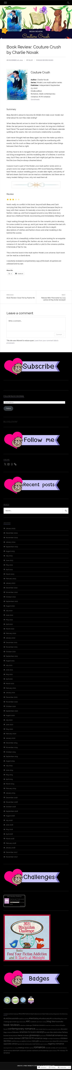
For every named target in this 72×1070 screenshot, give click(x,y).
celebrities (22, 1025)
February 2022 (11, 633)
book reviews (12, 1024)
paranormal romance (23, 1044)
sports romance (53, 1050)
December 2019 (11, 743)
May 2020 (9, 729)
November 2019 (12, 747)
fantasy (65, 1032)
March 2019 (10, 784)
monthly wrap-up (16, 1041)
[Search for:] (36, 511)
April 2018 (9, 834)
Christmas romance (38, 1025)
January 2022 (10, 638)
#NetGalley (34, 1018)
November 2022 (12, 592)
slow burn (16, 1050)
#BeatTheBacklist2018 (36, 1014)
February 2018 (11, 843)
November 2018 (12, 802)
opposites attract (11, 1044)
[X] (5, 464)
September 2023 (12, 547)
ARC (28, 1021)
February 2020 (11, 734)
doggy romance (8, 1032)
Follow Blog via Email (14, 396)
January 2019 (10, 793)
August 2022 (10, 606)
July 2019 (9, 766)
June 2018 (9, 825)
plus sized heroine (35, 1044)
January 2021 (10, 693)
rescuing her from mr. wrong (11, 1048)
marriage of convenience (54, 1038)
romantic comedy (50, 1048)
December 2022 (11, 588)
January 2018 (10, 848)
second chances (62, 1048)
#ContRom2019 (63, 1014)
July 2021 (9, 665)
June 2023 (9, 560)
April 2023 (9, 569)
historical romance (54, 1035)
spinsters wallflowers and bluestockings (38, 1050)
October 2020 (11, 706)
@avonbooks (13, 1021)
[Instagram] (8, 464)
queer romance (44, 1044)
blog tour (51, 1021)
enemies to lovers (28, 1032)
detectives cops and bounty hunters (51, 1029)
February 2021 (11, 688)
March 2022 (10, 629)
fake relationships (56, 1032)
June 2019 (9, 770)
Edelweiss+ (15, 1032)
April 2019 (9, 779)
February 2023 (11, 578)
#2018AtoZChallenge (12, 1014)
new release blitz (54, 1041)
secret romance (8, 1050)
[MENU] (5, 2)
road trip (31, 1048)
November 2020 (12, 702)
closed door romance (50, 1025)
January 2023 (10, 583)
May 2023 (9, 565)
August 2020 (10, 715)
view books (22, 906)
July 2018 (9, 820)
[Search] (66, 2)
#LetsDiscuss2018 (11, 1018)
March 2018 (10, 839)
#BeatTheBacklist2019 (47, 1014)
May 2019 (9, 775)
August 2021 (10, 661)
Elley (31, 60)
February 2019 (11, 788)
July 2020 (9, 720)
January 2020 (10, 738)
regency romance (56, 1044)
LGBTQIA (25, 1038)
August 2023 (10, 551)
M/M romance (35, 1038)
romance (39, 1047)
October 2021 (11, 651)
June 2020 (9, 724)
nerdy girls (35, 1041)
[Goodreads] (11, 464)
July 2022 (9, 610)
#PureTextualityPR (45, 1018)
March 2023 (10, 574)
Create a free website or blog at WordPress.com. (36, 1065)
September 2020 (12, 711)
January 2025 (10, 528)
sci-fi (57, 1048)
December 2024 (12, 533)
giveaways (34, 1035)
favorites (6, 1035)
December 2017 (11, 852)
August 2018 (10, 816)
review (27, 1048)
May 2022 (9, 620)
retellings (21, 1048)
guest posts (43, 1035)
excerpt (40, 1032)
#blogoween (56, 1014)
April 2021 (9, 679)
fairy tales (47, 1032)
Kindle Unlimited (14, 1038)
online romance (63, 1041)
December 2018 (11, 797)
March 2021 (10, 683)
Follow (8, 408)
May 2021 (9, 674)
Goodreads (35, 99)
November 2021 (12, 647)
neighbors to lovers (26, 1041)
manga (45, 1038)
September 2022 (12, 601)
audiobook (33, 1021)
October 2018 (11, 807)
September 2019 (12, 756)
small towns (23, 1050)
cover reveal (39, 1029)
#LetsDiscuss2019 (23, 1018)
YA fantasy (62, 1050)
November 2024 (12, 537)
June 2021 (9, 670)
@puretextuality (21, 1021)
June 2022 (9, 615)
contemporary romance (21, 1028)
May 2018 (9, 829)
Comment (59, 334)
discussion (64, 1029)
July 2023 (9, 556)
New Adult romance (44, 1041)
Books (50, 60)
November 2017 (12, 857)
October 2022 (11, 597)
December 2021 (11, 642)
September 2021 (12, 656)
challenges (29, 1025)
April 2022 (9, 624)
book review (43, 60)
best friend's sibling (41, 1021)
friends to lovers (23, 1035)
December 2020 (12, 697)
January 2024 (10, 542)
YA (58, 1050)
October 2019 (11, 752)
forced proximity (13, 1035)
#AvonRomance (24, 1014)
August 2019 (10, 761)
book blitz (59, 1022)
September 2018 (12, 811)
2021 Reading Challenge (14, 896)
